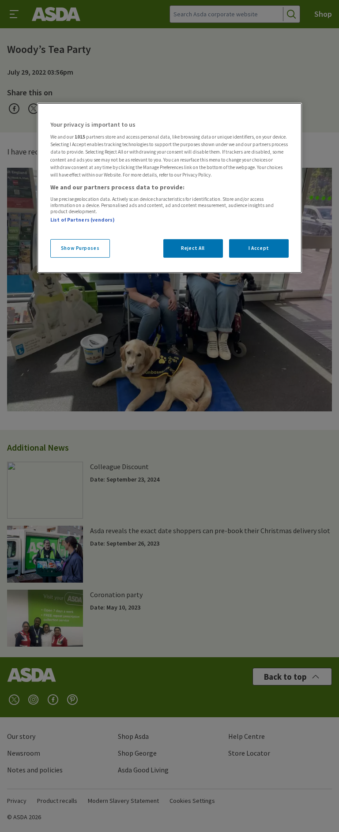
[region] (169, 188)
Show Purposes (80, 248)
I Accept (259, 248)
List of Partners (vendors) (82, 220)
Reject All (193, 248)
